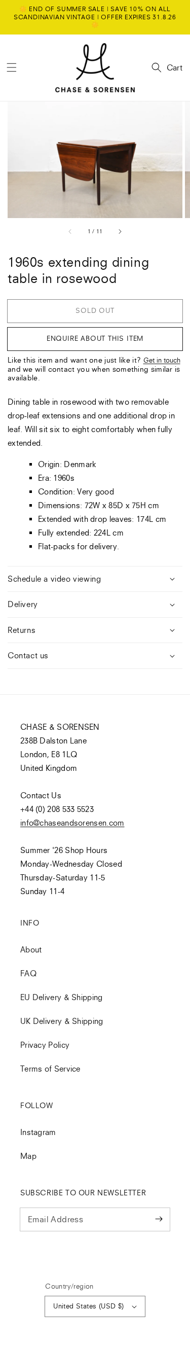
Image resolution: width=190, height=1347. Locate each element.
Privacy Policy (44, 1044)
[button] (12, 67)
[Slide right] (119, 232)
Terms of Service (50, 1068)
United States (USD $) (88, 1306)
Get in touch (161, 360)
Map (28, 1155)
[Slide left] (70, 232)
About (31, 949)
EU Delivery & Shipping (61, 997)
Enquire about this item (95, 338)
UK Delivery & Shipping (61, 1020)
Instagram (38, 1132)
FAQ (28, 973)
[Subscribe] (158, 1219)
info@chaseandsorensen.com (72, 822)
